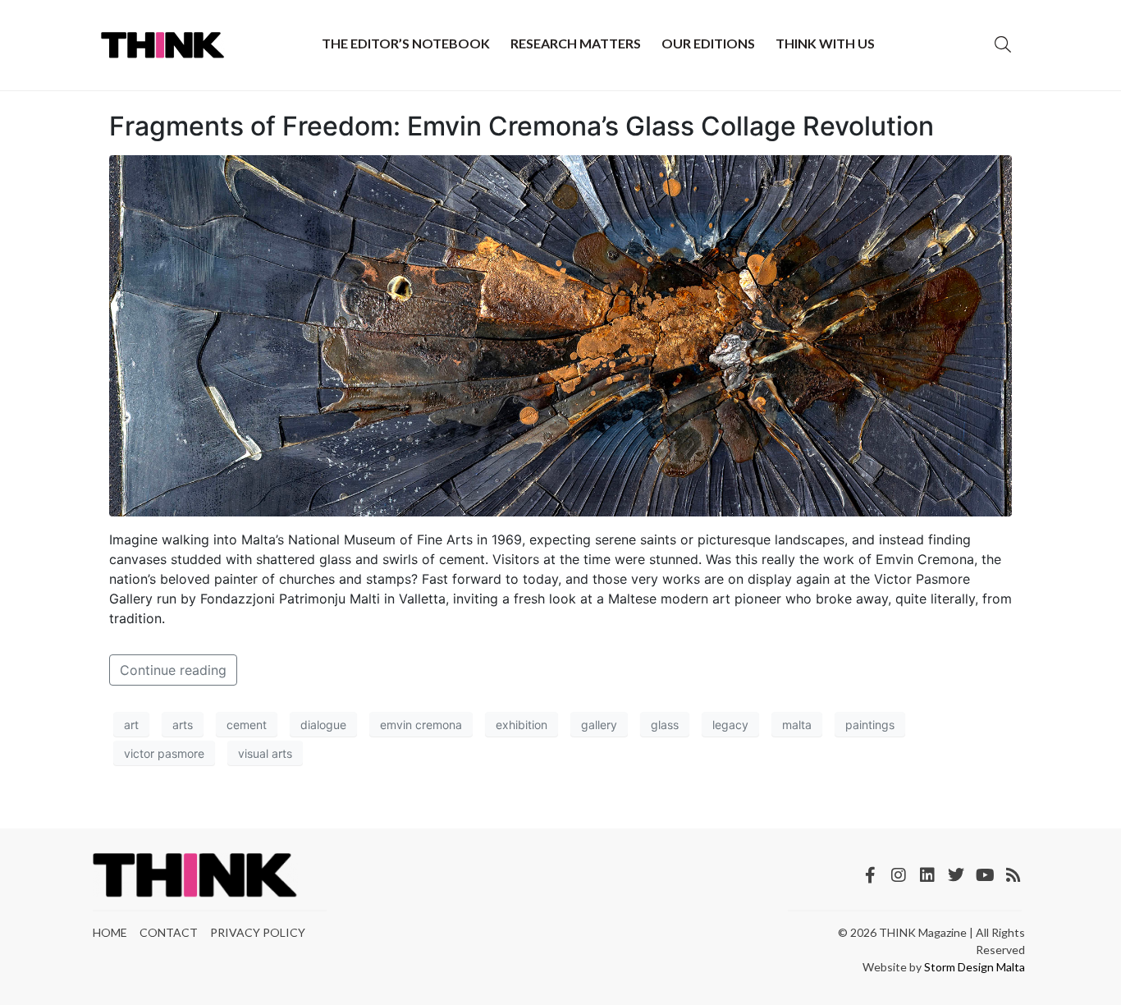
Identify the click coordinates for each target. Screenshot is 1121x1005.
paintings (870, 725)
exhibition (521, 725)
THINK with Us (825, 43)
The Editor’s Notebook (406, 43)
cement (246, 725)
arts (182, 725)
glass (665, 725)
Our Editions (708, 43)
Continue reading (173, 670)
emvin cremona (421, 725)
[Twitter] (956, 875)
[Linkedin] (927, 875)
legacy (730, 725)
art (131, 725)
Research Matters (575, 43)
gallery (599, 725)
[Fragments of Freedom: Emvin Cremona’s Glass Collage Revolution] (560, 335)
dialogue (323, 725)
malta (797, 725)
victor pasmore (164, 753)
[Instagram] (898, 875)
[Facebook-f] (870, 875)
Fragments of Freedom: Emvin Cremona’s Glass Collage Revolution (521, 126)
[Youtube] (985, 875)
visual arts (265, 753)
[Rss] (1013, 875)
